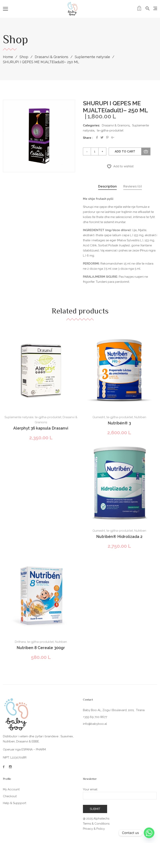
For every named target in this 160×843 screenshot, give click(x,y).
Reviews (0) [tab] (132, 186)
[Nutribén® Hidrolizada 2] (119, 483)
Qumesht (98, 417)
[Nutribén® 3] (119, 371)
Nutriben (140, 417)
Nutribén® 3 (119, 423)
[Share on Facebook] (97, 137)
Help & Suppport (14, 803)
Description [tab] (107, 186)
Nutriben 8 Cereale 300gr (41, 647)
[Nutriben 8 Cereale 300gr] (41, 595)
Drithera (20, 642)
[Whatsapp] (149, 833)
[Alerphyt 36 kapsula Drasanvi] (41, 371)
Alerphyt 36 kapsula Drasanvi (40, 428)
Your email (90, 789)
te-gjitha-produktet (110, 130)
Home (8, 57)
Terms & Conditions (96, 823)
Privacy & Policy (94, 828)
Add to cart (125, 151)
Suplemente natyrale (92, 57)
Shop (24, 57)
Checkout (10, 796)
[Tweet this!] (102, 137)
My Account (11, 789)
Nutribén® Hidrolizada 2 (119, 536)
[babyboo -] (72, 9)
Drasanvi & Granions (51, 57)
